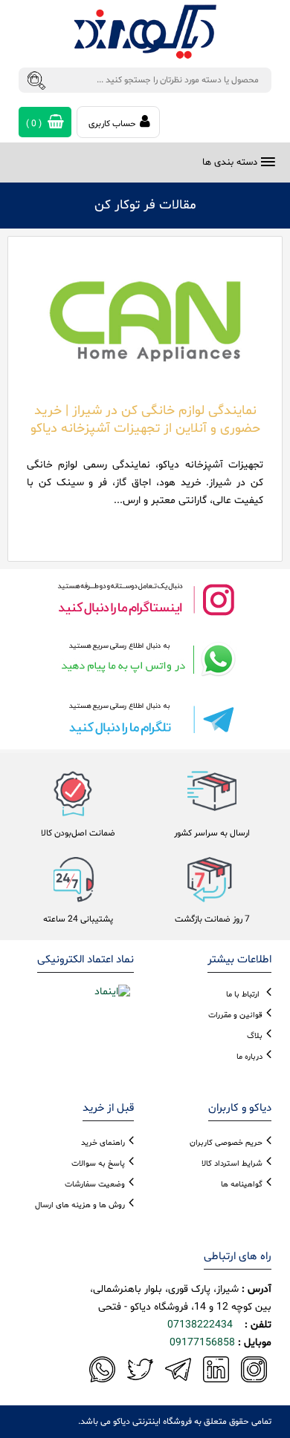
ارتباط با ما (243, 994)
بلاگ (254, 1036)
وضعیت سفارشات (95, 1184)
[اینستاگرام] (145, 599)
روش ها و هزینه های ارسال (80, 1205)
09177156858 (202, 1343)
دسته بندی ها (229, 162)
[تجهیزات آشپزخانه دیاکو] (145, 32)
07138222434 (200, 1325)
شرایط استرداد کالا (232, 1163)
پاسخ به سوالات (98, 1163)
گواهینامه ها (241, 1184)
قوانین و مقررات (235, 1015)
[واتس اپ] (145, 659)
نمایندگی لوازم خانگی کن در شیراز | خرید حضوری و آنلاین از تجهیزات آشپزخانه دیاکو (145, 419)
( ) (35, 124)
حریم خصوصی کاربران (226, 1143)
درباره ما (249, 1057)
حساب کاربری (112, 124)
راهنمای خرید (103, 1143)
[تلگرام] (145, 719)
